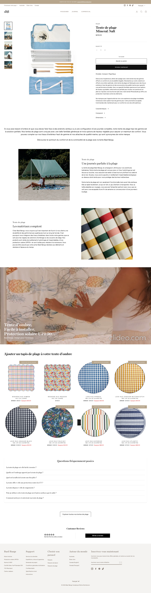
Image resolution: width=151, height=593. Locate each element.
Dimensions (100, 117)
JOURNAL (75, 11)
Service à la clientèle (31, 556)
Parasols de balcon (53, 563)
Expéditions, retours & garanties (35, 559)
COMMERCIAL (86, 11)
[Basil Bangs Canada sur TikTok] (103, 569)
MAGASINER (64, 11)
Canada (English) (74, 562)
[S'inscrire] (120, 562)
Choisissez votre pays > (10, 5)
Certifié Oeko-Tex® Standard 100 (13, 565)
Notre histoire (8, 556)
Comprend (99, 113)
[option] (75, 2)
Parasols (50, 560)
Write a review (97, 536)
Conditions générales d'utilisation (35, 565)
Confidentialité (30, 568)
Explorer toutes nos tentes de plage (75, 514)
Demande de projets (31, 562)
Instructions (29, 574)
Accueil (98, 23)
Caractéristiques (101, 109)
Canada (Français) (74, 565)
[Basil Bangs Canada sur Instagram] (92, 569)
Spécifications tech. (31, 571)
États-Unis (30, 5)
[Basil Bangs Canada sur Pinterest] (99, 569)
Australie (22, 5)
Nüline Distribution (84, 585)
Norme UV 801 (8, 562)
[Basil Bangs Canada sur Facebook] (96, 569)
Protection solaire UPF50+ (11, 559)
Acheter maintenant (121, 67)
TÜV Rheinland (8, 568)
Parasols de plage (52, 566)
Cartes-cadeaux (8, 571)
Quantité (99, 46)
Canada (37, 5)
